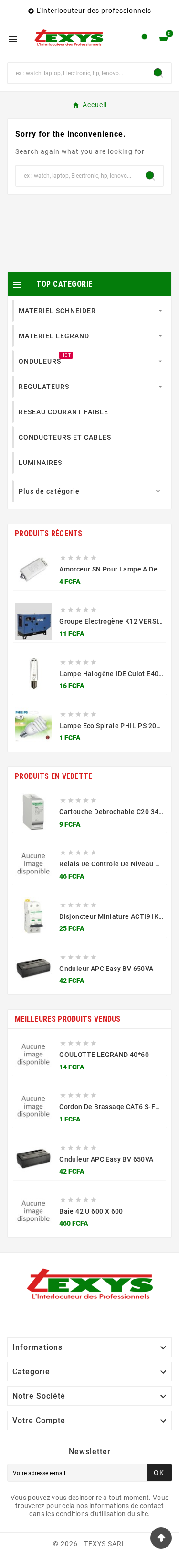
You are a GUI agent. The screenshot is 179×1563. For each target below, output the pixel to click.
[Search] (158, 73)
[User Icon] (144, 38)
